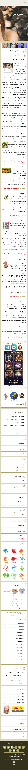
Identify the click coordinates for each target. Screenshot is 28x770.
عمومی (17, 404)
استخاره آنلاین (21, 443)
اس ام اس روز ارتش (20, 422)
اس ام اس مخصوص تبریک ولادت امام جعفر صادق (15, 419)
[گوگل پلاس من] (17, 750)
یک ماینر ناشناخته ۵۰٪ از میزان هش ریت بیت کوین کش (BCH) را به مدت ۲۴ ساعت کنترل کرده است (14, 676)
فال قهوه (22, 464)
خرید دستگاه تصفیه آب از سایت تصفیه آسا (16, 672)
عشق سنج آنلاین (21, 525)
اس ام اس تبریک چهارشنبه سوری (17, 416)
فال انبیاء (22, 454)
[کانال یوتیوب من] (14, 750)
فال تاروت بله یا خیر (20, 659)
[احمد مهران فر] (22, 46)
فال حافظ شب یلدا (20, 699)
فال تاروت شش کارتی (20, 644)
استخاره (24, 157)
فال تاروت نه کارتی (20, 647)
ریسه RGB (22, 536)
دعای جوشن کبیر (21, 501)
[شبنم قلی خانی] (6, 46)
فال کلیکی (22, 515)
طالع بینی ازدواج (6, 209)
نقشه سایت (7, 759)
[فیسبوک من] (15, 747)
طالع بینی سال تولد (20, 608)
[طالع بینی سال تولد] (14, 599)
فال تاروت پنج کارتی (20, 641)
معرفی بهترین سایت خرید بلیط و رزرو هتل (16, 680)
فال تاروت (19, 249)
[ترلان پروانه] (14, 46)
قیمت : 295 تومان (14, 614)
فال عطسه (22, 723)
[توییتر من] (4, 747)
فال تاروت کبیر (21, 626)
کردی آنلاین (18, 14)
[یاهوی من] (23, 747)
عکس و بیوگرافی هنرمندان (19, 737)
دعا (23, 504)
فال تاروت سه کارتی (20, 635)
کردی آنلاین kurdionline (14, 50)
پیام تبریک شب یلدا (20, 702)
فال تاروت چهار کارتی (20, 638)
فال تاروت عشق (21, 653)
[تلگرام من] (19, 747)
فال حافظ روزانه (21, 696)
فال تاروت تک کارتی (20, 632)
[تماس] (8, 747)
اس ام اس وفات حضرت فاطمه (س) (17, 430)
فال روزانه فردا (21, 734)
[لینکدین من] (10, 750)
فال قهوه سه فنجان (20, 467)
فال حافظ (11, 183)
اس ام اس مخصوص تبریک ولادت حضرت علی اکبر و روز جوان (14, 426)
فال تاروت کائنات (21, 629)
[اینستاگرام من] (12, 747)
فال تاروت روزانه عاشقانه (19, 656)
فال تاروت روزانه (21, 623)
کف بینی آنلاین (21, 292)
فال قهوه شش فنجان (20, 470)
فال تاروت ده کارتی (20, 650)
